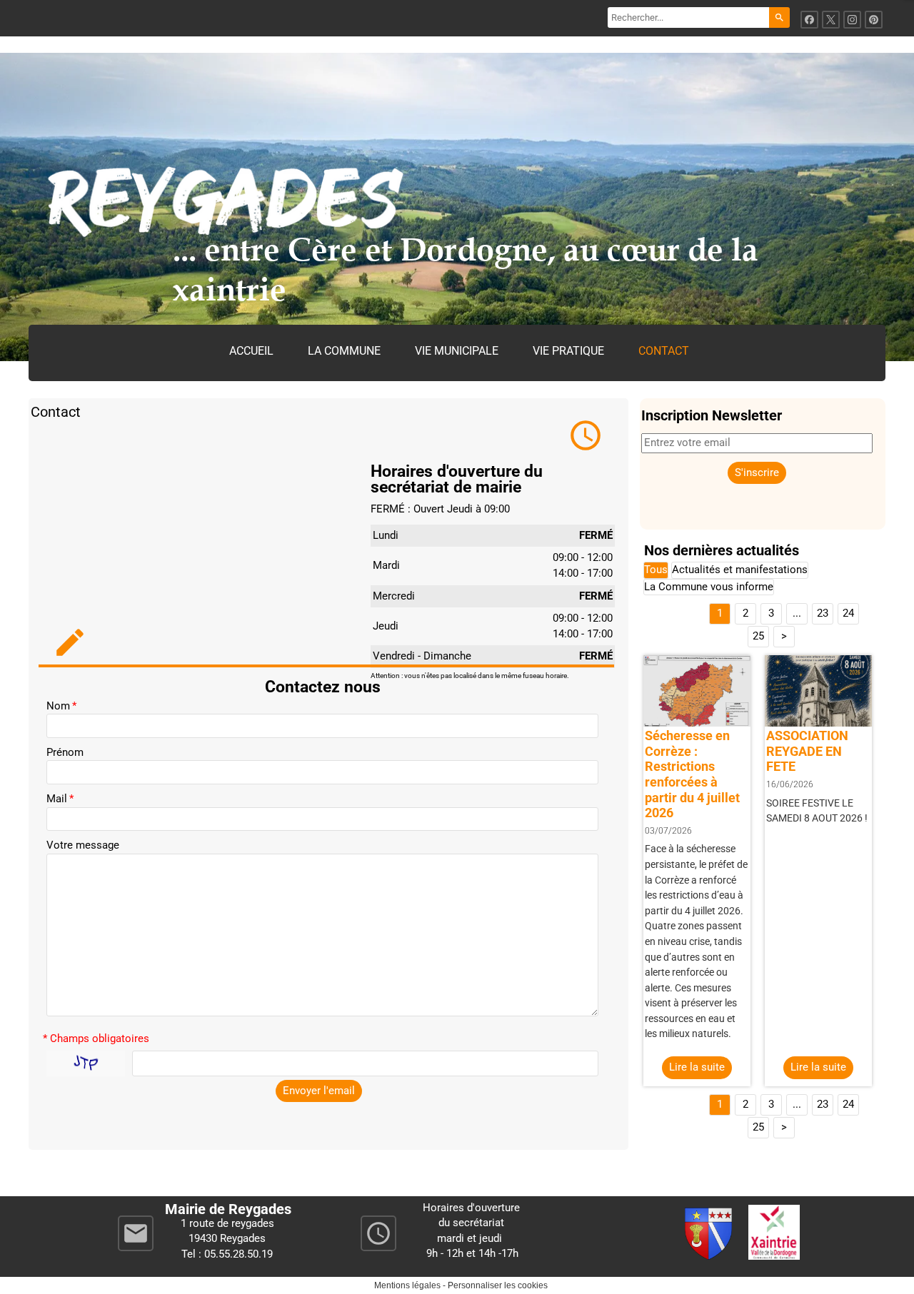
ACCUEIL (251, 351)
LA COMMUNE (344, 351)
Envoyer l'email (319, 1090)
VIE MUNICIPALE (456, 351)
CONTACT (663, 351)
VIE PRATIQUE (568, 351)
